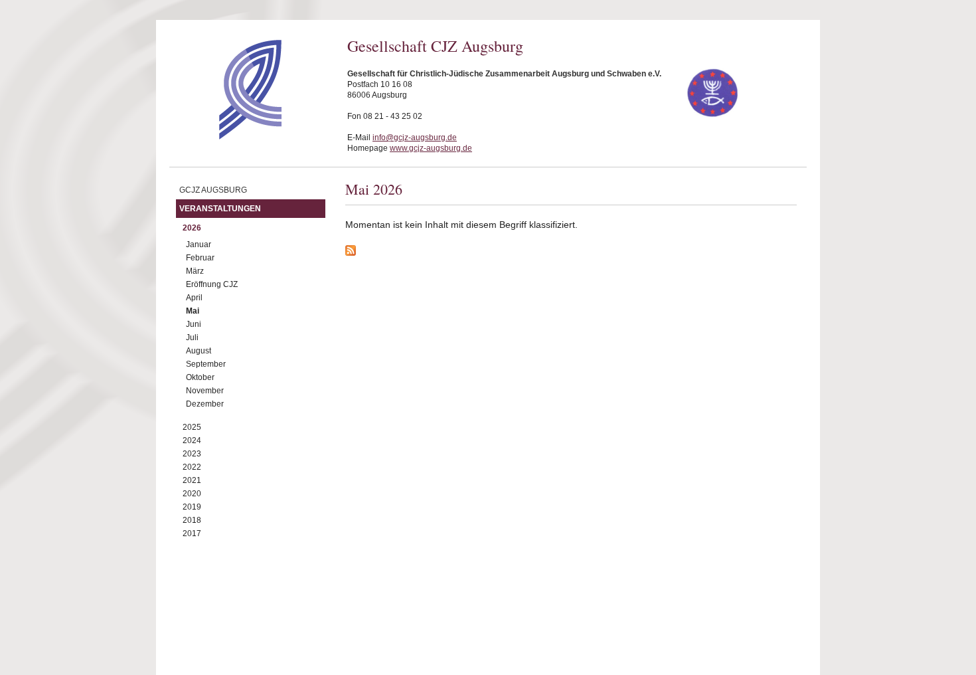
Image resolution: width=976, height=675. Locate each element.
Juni (193, 324)
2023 (192, 453)
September (206, 364)
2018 (192, 520)
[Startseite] (226, 136)
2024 (192, 440)
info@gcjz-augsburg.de (414, 137)
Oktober (200, 377)
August (198, 350)
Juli (192, 337)
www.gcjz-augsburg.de (431, 148)
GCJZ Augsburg (213, 190)
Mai (192, 311)
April (194, 297)
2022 (192, 467)
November (205, 390)
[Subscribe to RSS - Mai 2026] (571, 252)
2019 (192, 507)
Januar (198, 244)
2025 (192, 427)
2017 (192, 533)
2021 (192, 480)
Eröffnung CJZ (212, 284)
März (195, 271)
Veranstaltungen (220, 208)
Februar (200, 257)
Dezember (205, 404)
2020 (192, 493)
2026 (192, 228)
